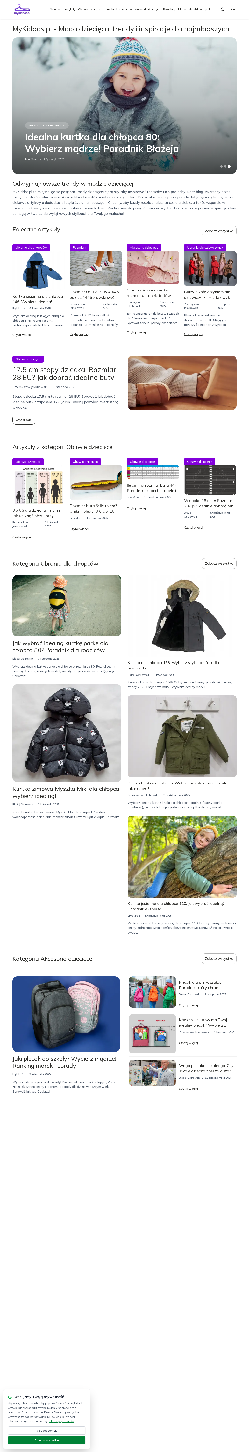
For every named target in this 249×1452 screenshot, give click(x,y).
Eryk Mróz (31, 159)
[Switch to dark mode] (233, 9)
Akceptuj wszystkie (47, 1440)
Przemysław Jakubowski (143, 795)
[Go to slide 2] (225, 166)
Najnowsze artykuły (62, 9)
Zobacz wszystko (219, 231)
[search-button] (223, 9)
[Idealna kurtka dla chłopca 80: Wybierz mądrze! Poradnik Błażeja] (124, 105)
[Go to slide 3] (229, 166)
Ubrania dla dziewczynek (194, 9)
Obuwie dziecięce (89, 9)
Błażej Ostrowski (23, 658)
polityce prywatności (61, 1421)
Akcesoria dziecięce (147, 9)
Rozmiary (169, 9)
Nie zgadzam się (46, 1430)
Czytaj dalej (24, 420)
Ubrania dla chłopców (118, 9)
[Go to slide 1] (221, 166)
